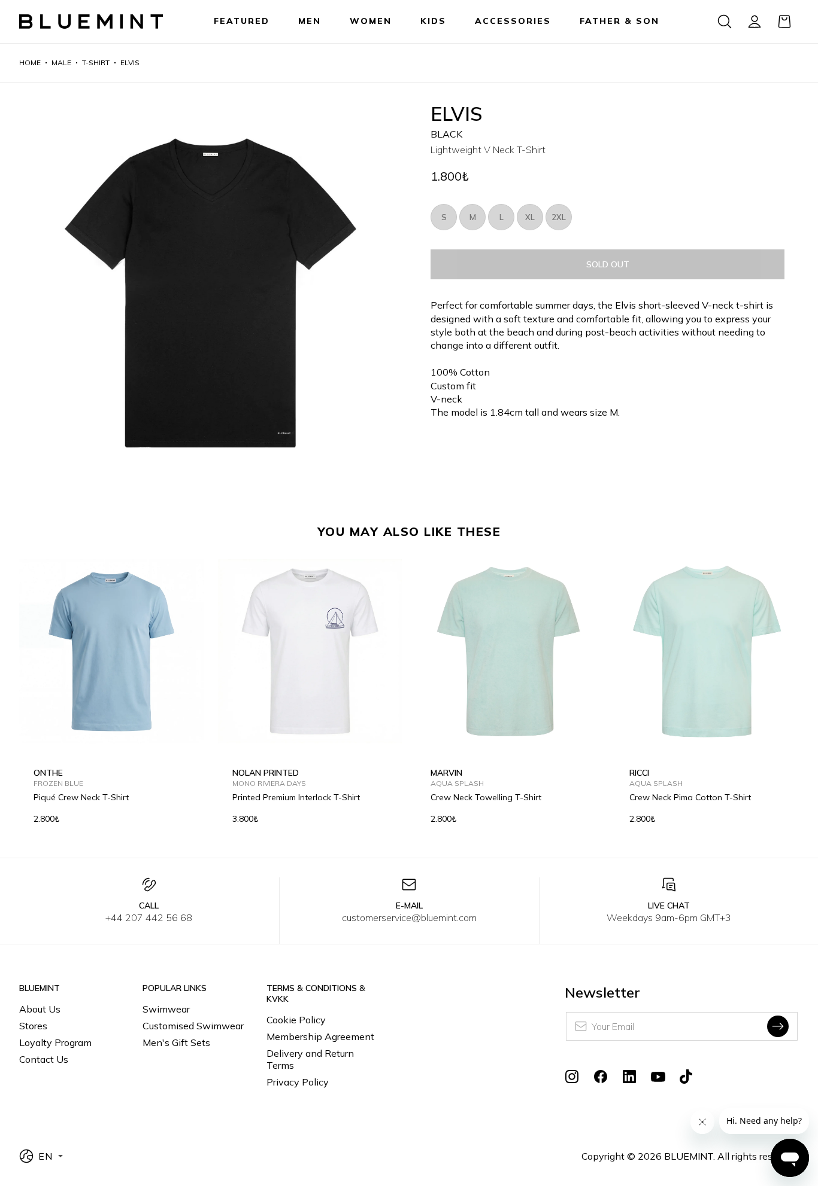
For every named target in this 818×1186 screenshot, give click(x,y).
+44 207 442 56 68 (148, 917)
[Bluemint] (91, 21)
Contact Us (43, 1059)
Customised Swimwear (193, 1026)
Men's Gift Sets (176, 1042)
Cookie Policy (296, 1020)
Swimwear (166, 1009)
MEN (309, 21)
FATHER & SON (619, 21)
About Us (39, 1009)
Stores (33, 1026)
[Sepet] (784, 21)
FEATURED (241, 21)
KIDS (433, 21)
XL (530, 217)
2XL (559, 217)
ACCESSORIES (513, 21)
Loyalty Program (55, 1042)
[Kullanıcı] (754, 21)
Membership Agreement (320, 1036)
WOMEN (371, 21)
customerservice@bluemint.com (409, 917)
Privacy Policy (297, 1082)
